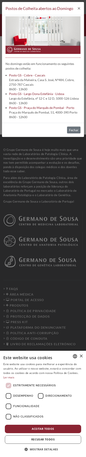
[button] (43, 449)
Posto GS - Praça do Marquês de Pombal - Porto (41, 108)
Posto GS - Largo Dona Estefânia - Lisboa (36, 94)
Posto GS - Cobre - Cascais (27, 75)
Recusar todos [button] (43, 439)
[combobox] (75, 356)
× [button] (81, 356)
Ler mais (8, 377)
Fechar (74, 130)
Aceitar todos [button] (43, 429)
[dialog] (43, 404)
